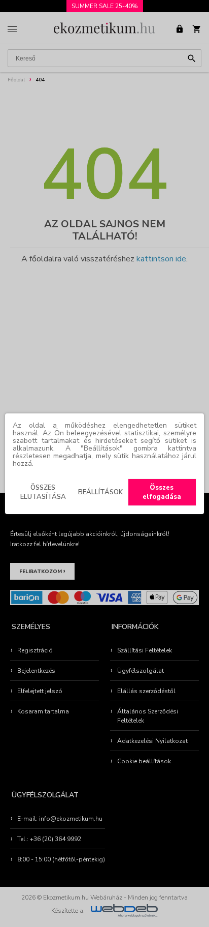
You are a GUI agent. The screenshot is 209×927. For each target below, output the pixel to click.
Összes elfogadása (162, 492)
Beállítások (100, 492)
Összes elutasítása (43, 492)
